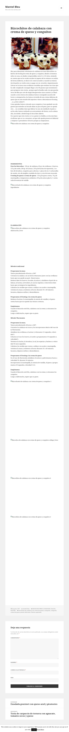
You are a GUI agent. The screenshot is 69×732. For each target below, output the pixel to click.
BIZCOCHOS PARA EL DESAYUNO (41, 608)
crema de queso (15, 612)
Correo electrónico (18, 670)
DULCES (53, 608)
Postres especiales (36, 612)
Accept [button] (34, 729)
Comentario (15, 638)
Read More (40, 729)
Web (12, 677)
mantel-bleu (26, 608)
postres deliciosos (25, 612)
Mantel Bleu (12, 6)
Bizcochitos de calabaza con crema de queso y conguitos (34, 610)
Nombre (14, 662)
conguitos (54, 610)
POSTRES (13, 610)
